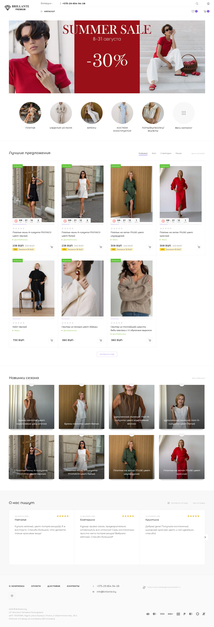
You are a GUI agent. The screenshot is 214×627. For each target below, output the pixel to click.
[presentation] (205, 537)
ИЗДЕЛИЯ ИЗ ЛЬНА (61, 127)
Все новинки (198, 378)
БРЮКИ (91, 127)
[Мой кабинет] (208, 4)
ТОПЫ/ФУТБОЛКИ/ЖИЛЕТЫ (153, 129)
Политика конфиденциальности (163, 587)
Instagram (12, 596)
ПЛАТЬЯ (30, 127)
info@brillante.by (106, 591)
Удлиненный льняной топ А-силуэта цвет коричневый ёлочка (132, 420)
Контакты (73, 586)
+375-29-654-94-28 (73, 3)
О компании (16, 586)
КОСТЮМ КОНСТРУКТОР (122, 129)
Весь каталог (183, 127)
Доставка (53, 586)
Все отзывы (199, 503)
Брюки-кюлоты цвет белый (81, 423)
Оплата (36, 586)
